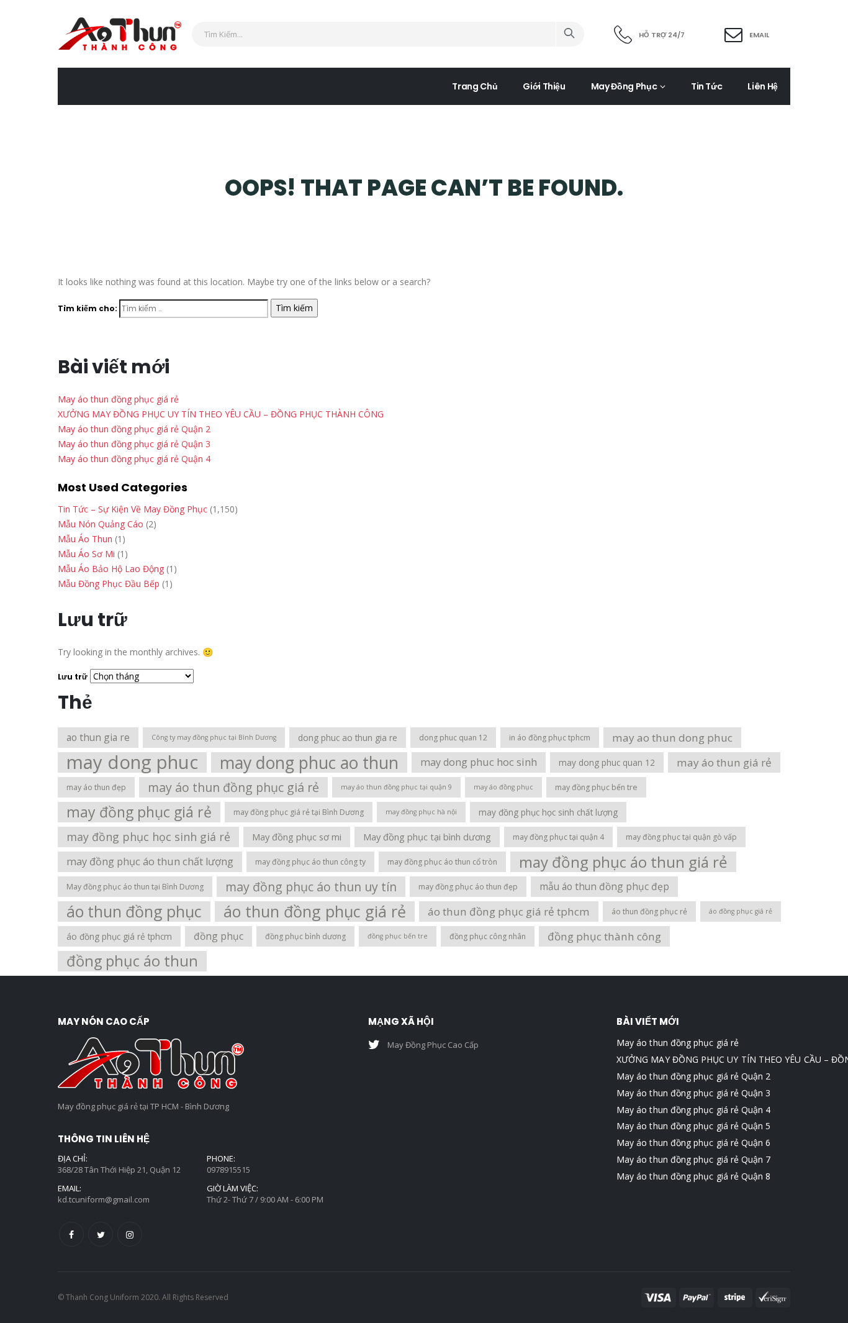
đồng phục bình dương (305, 936)
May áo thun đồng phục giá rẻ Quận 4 (134, 459)
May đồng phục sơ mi (296, 836)
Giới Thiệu (544, 86)
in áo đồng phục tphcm (549, 737)
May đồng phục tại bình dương (427, 836)
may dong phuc (132, 762)
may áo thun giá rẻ (724, 762)
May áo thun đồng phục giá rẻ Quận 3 (134, 444)
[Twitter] (100, 1234)
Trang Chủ (474, 86)
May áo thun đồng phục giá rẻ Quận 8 (693, 1176)
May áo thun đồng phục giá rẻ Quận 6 (693, 1142)
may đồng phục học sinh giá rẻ (148, 836)
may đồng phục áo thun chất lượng (149, 861)
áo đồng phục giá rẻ (740, 911)
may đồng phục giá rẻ (139, 812)
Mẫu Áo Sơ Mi (86, 554)
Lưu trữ (73, 676)
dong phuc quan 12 (453, 737)
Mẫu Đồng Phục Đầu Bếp (109, 583)
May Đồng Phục (624, 86)
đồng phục (218, 936)
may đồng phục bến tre (596, 787)
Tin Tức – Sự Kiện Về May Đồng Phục (132, 509)
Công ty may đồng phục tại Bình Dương (213, 737)
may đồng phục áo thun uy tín (311, 886)
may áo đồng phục (503, 787)
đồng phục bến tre (398, 936)
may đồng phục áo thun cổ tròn (442, 862)
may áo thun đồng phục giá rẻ (233, 787)
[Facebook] (71, 1234)
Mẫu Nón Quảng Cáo (100, 524)
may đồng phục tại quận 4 (558, 837)
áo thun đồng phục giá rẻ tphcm (509, 911)
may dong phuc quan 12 (607, 762)
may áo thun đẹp (96, 787)
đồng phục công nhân (487, 936)
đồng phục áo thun (132, 961)
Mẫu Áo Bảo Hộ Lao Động (111, 569)
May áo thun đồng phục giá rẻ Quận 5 (693, 1126)
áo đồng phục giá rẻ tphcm (119, 936)
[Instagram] (129, 1234)
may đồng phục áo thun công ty (310, 862)
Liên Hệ (762, 86)
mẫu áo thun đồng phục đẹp (604, 886)
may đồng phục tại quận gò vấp (681, 837)
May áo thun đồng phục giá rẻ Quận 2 (134, 429)
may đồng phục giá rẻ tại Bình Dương (298, 812)
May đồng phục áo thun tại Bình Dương (135, 886)
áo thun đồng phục (134, 911)
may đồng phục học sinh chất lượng (548, 812)
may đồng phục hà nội (421, 811)
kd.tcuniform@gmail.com (104, 1199)
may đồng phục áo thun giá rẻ (623, 862)
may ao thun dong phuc (672, 737)
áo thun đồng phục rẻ (649, 911)
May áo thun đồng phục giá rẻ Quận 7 (693, 1159)
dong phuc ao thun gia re (347, 737)
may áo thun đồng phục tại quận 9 (396, 787)
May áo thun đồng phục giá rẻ (118, 399)
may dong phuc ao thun (309, 762)
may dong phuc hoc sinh (478, 762)
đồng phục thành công (604, 936)
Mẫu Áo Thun (85, 539)
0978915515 (228, 1169)
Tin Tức (707, 86)
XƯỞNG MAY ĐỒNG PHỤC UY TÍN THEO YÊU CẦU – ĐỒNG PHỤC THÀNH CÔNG (221, 414)
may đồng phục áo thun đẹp (468, 886)
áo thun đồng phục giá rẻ (314, 911)
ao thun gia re (98, 737)
